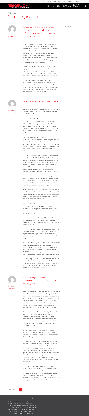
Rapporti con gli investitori (76, 5)
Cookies (10, 400)
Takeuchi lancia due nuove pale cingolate (40, 101)
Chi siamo (37, 1)
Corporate (69, 1)
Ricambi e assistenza (67, 6)
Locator (43, 1)
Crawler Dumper (59, 6)
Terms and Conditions (26, 398)
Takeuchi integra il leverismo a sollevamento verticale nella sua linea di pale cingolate (39, 280)
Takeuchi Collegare (51, 1)
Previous (11, 389)
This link (10, 402)
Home (34, 6)
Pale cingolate (50, 6)
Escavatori (41, 6)
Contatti (63, 1)
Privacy (35, 398)
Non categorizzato (69, 30)
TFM (59, 1)
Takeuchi (10, 36)
